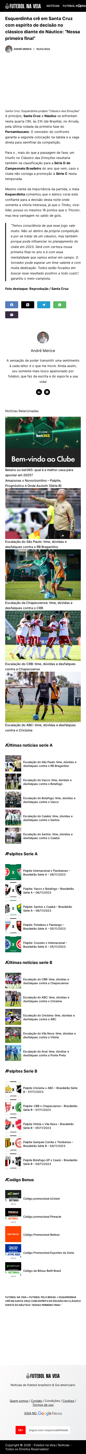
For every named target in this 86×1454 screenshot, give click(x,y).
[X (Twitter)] (27, 304)
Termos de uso (43, 1405)
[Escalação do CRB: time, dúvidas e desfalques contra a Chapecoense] (43, 636)
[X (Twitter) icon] (47, 392)
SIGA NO (31, 1413)
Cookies (68, 1401)
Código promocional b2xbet (41, 1198)
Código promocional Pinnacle (42, 1216)
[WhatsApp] (59, 304)
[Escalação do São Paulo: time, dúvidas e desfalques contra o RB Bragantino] (43, 513)
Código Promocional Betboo (41, 1234)
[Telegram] (43, 304)
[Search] (79, 5)
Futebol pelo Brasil (42, 1297)
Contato (36, 1401)
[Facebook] (11, 304)
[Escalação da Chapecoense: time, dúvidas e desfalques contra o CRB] (43, 574)
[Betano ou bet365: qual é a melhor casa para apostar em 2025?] (43, 442)
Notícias (53, 5)
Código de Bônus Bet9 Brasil (42, 1270)
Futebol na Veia (16, 1297)
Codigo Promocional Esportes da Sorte (48, 1252)
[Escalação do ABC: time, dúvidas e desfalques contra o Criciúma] (43, 697)
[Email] (11, 314)
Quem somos (19, 1401)
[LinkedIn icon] (39, 392)
